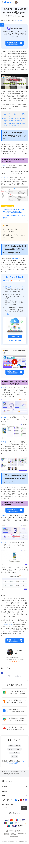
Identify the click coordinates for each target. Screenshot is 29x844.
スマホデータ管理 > (14, 771)
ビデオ (9, 288)
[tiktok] (23, 800)
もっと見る (6, 314)
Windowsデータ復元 (15, 749)
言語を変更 (14, 813)
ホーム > (6, 771)
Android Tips (14, 753)
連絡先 (7, 286)
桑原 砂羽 (18, 650)
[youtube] (21, 800)
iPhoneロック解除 (14, 746)
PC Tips (14, 756)
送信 (24, 807)
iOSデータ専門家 (7, 624)
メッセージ (13, 286)
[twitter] (18, 800)
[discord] (26, 800)
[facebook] (16, 800)
